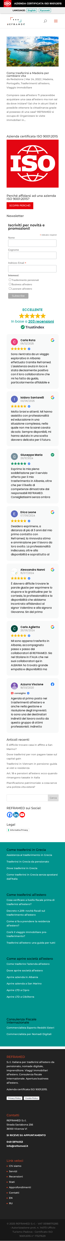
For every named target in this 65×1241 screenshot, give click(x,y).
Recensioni (16, 1176)
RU (11, 1203)
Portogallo (13, 83)
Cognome (13, 249)
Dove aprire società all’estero (25, 970)
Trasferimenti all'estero (35, 83)
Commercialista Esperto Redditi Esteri (30, 1027)
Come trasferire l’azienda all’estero (28, 963)
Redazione (17, 79)
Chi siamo (15, 1166)
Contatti (14, 1192)
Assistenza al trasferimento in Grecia (29, 855)
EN (10, 1197)
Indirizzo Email (17, 263)
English (32, 10)
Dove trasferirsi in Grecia (22, 868)
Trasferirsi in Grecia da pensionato (28, 861)
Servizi (13, 1171)
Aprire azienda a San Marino (24, 983)
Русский (45, 10)
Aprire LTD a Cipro (18, 990)
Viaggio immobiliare (19, 87)
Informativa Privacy (19, 830)
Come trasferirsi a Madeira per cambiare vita (28, 74)
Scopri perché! (20, 205)
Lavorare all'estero (22, 288)
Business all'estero (22, 284)
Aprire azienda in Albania (22, 977)
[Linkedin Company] (16, 814)
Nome (11, 237)
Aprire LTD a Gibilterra (20, 996)
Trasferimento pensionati (25, 280)
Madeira (48, 79)
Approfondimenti (20, 1187)
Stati (12, 1182)
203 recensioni (41, 321)
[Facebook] (9, 814)
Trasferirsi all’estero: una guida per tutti (31, 942)
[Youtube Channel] (22, 814)
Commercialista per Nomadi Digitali (29, 1034)
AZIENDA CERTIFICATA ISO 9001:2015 (38, 3)
